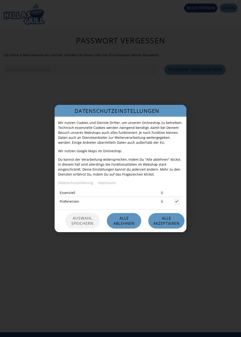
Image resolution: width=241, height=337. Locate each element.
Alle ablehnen (124, 221)
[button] (162, 192)
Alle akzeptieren (166, 221)
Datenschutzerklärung (75, 183)
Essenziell (67, 192)
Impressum (107, 183)
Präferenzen (69, 201)
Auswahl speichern (82, 221)
